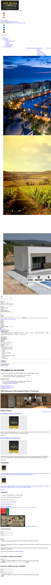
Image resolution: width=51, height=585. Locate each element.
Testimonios (32, 48)
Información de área (39, 48)
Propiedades (5, 38)
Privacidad (21, 551)
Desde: (2, 306)
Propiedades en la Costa (18, 332)
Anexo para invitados (39, 332)
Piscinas (7, 42)
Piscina (27, 332)
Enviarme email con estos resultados (8, 319)
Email (2, 559)
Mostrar (3, 361)
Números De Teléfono (42, 55)
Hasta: (2, 309)
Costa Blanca (40, 51)
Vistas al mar (22, 334)
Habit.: (2, 320)
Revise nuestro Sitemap (8, 382)
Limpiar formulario (4, 331)
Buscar (24, 317)
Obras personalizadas (10, 41)
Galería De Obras (9, 44)
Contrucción (5, 39)
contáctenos (14, 383)
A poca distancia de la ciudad (8, 355)
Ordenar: (2, 325)
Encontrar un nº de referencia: (7, 304)
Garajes (7, 43)
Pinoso (38, 50)
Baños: (2, 322)
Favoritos (48, 48)
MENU (21, 10)
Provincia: (3, 301)
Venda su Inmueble (7, 46)
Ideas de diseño (9, 45)
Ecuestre (16, 334)
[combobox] (5, 298)
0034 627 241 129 (21, 22)
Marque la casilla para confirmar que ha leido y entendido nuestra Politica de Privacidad (20, 540)
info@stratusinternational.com (11, 21)
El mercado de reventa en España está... (11, 413)
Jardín (47, 332)
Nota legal (16, 551)
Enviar (2, 539)
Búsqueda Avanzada (5, 330)
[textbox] (5, 298)
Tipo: (2, 296)
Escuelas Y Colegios (41, 54)
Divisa (28, 48)
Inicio (4, 37)
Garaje (31, 332)
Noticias (39, 49)
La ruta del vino (40, 52)
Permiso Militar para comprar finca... (11, 438)
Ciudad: (2, 315)
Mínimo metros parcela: (5, 311)
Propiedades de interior (7, 332)
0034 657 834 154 (12, 22)
